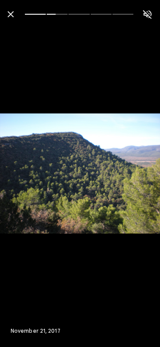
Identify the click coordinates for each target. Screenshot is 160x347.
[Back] (10, 14)
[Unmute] (147, 14)
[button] (24, 173)
